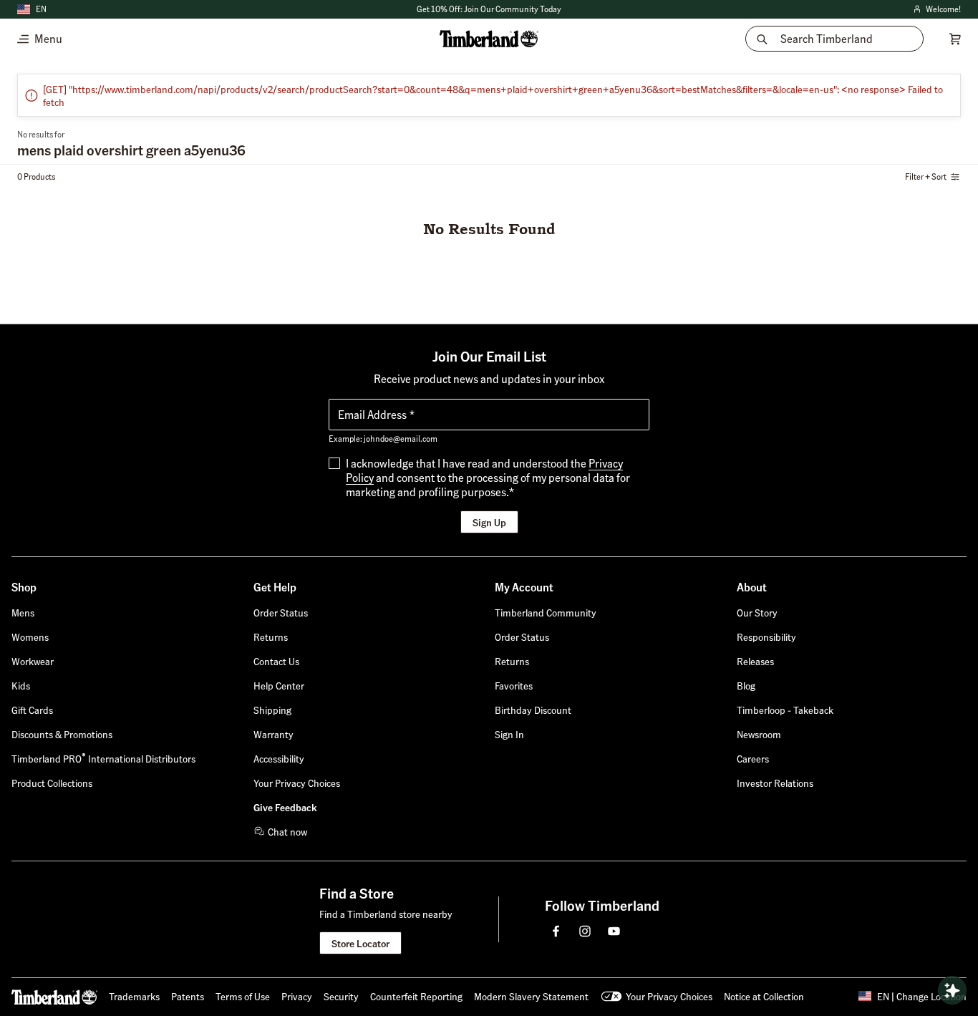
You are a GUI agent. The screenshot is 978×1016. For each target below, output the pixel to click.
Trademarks (134, 996)
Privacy (296, 996)
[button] (489, 9)
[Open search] (952, 990)
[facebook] (556, 930)
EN (41, 9)
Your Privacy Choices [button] (669, 996)
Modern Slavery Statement (531, 996)
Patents (187, 996)
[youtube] (613, 930)
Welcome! (936, 10)
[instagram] (584, 930)
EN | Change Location (922, 996)
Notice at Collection (764, 996)
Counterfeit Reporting (416, 996)
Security (341, 996)
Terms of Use (243, 996)
